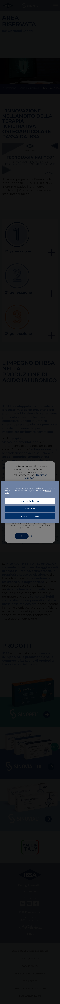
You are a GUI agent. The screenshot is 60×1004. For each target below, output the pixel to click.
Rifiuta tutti (30, 509)
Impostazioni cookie (30, 501)
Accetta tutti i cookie (30, 516)
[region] (29, 502)
